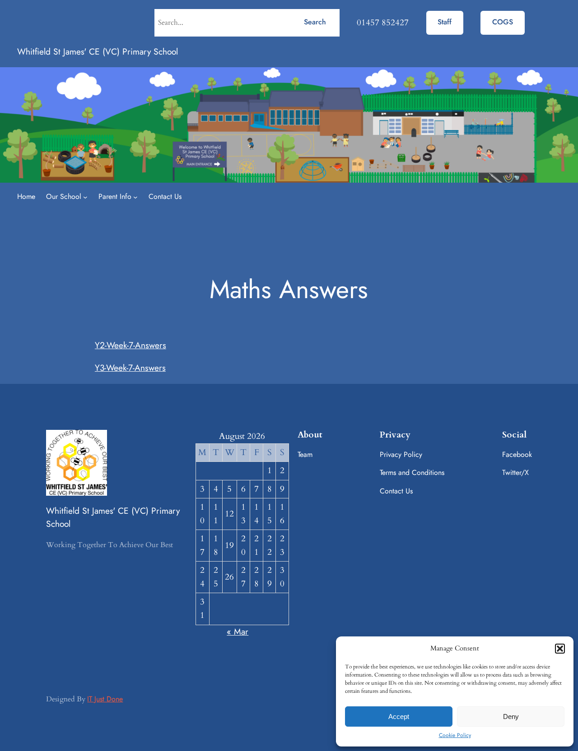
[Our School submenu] (85, 197)
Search (315, 22)
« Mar (237, 631)
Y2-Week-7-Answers (130, 345)
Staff (445, 22)
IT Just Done (105, 699)
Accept (398, 716)
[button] (559, 648)
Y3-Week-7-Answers (130, 367)
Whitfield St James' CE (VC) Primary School (97, 51)
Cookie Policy (455, 735)
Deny (511, 716)
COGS (502, 22)
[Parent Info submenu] (135, 197)
